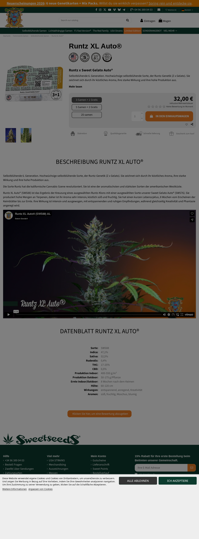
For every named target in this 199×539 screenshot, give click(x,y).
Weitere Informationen (14, 489)
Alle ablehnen (138, 481)
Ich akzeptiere (177, 481)
